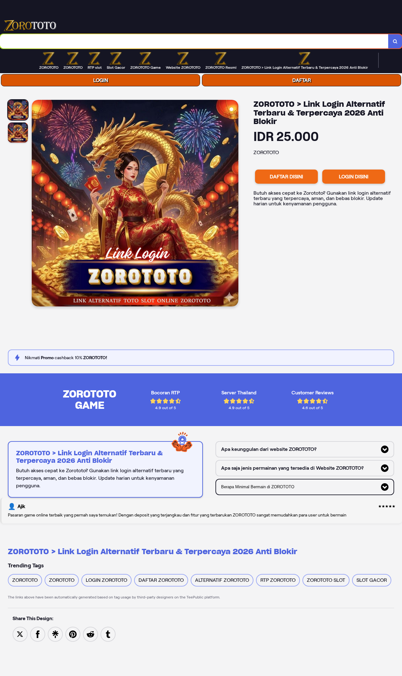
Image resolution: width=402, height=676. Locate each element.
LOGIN (100, 80)
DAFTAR (301, 80)
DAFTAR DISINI (286, 176)
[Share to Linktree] (55, 633)
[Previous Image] (37, 204)
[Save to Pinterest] (72, 633)
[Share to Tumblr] (108, 633)
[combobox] (194, 41)
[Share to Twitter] (20, 633)
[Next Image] (233, 204)
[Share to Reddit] (90, 633)
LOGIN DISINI (353, 176)
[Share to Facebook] (37, 633)
